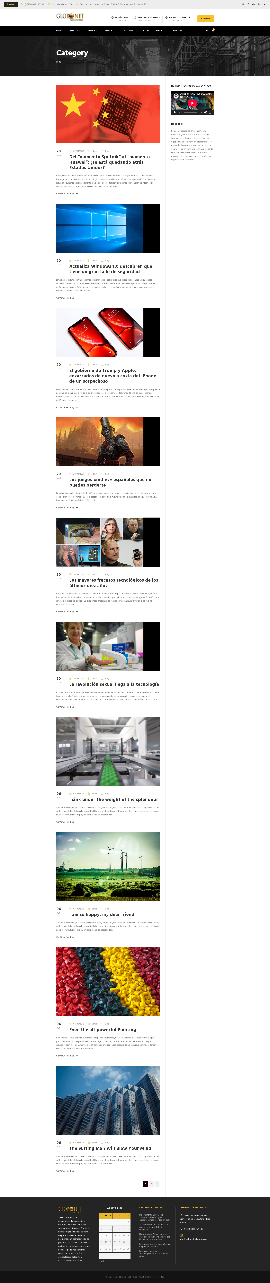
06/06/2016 (78, 793)
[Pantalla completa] (210, 112)
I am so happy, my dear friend (102, 914)
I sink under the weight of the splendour (113, 799)
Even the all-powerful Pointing (102, 1030)
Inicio (59, 30)
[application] (192, 103)
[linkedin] (259, 4)
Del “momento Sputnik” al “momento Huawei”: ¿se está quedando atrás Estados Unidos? (109, 162)
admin (94, 151)
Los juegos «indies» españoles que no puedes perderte (110, 482)
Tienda (159, 30)
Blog (146, 30)
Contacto (205, 18)
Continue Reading (65, 194)
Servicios (92, 30)
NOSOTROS (75, 30)
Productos (111, 30)
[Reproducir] (175, 112)
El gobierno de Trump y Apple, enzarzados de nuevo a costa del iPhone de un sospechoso (112, 376)
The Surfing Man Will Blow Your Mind (110, 1148)
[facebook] (248, 4)
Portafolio (130, 30)
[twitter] (265, 4)
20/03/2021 (78, 151)
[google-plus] (253, 4)
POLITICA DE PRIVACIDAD (70, 1260)
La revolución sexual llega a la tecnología (114, 684)
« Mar (101, 1261)
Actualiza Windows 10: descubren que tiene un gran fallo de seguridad (110, 269)
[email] (243, 4)
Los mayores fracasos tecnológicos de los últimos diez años (113, 583)
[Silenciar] (205, 112)
